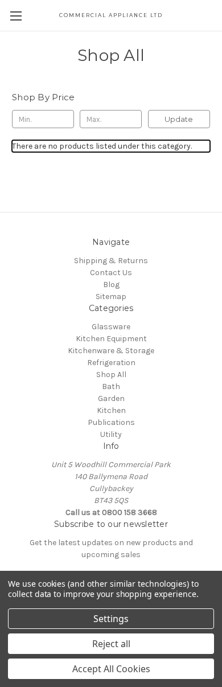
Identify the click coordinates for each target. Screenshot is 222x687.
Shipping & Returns (111, 260)
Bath (111, 386)
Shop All (111, 374)
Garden (111, 398)
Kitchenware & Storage (111, 350)
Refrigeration (111, 362)
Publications (111, 422)
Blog (111, 284)
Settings (111, 618)
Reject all (111, 643)
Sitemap (111, 296)
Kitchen (111, 410)
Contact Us (111, 272)
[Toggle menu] (15, 15)
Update (179, 119)
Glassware (111, 327)
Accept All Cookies (111, 669)
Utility (111, 434)
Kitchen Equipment (111, 339)
